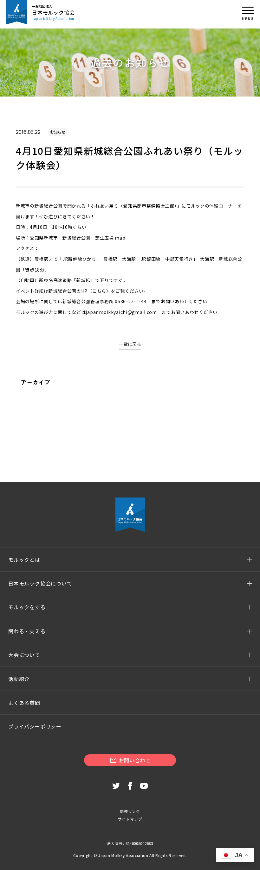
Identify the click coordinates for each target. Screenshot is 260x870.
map (120, 238)
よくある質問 (24, 702)
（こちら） (99, 291)
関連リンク (130, 811)
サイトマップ (130, 819)
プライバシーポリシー (35, 726)
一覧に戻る (130, 344)
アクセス (25, 248)
